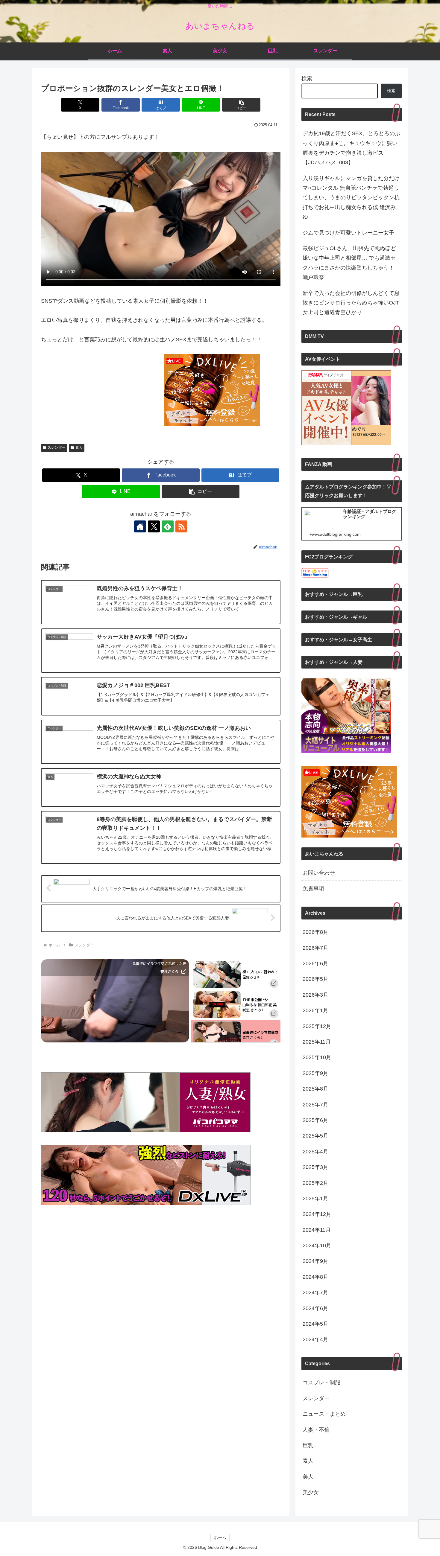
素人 (79, 447)
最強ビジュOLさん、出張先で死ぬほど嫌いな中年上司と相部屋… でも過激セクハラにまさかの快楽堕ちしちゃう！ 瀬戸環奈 (349, 262)
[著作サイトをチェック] (140, 526)
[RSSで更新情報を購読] (181, 526)
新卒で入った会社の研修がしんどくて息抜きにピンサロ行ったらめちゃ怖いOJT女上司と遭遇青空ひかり (351, 303)
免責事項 (313, 889)
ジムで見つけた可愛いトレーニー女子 (348, 233)
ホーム (220, 1537)
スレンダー (57, 447)
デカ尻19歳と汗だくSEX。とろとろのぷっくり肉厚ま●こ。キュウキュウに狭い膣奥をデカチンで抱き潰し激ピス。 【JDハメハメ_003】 (351, 147)
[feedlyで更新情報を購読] (168, 526)
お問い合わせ (319, 873)
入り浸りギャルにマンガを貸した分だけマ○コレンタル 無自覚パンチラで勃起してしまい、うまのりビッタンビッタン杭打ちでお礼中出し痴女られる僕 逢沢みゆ (351, 197)
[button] (241, 105)
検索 (306, 78)
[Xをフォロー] (154, 526)
